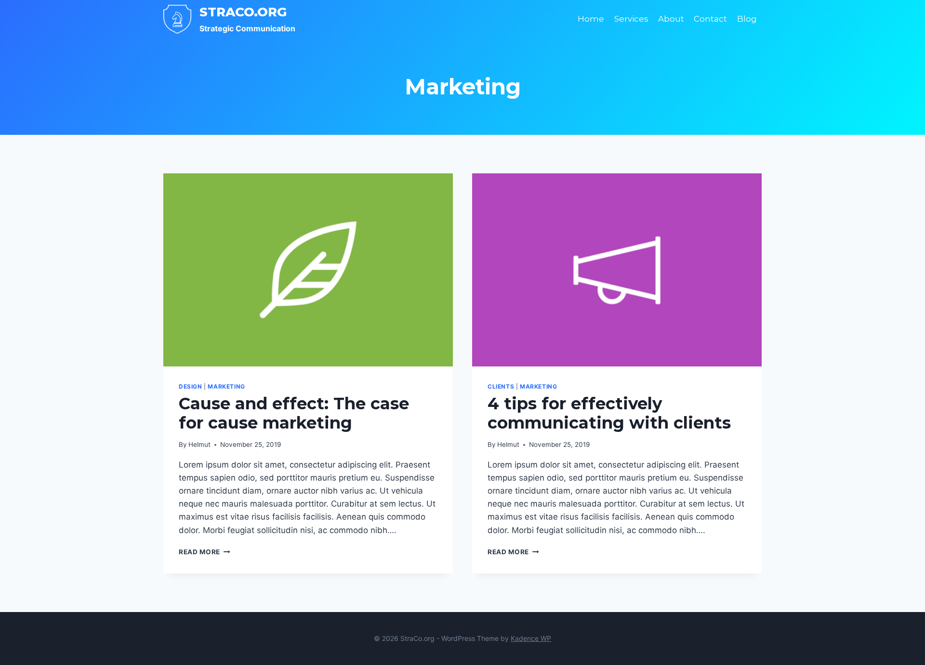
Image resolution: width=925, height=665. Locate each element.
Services (631, 19)
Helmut (199, 444)
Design (190, 386)
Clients (501, 386)
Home (591, 19)
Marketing (226, 386)
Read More (204, 552)
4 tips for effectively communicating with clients (609, 413)
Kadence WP (531, 638)
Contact (710, 19)
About (671, 19)
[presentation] (308, 269)
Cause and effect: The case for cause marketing (294, 413)
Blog (747, 19)
